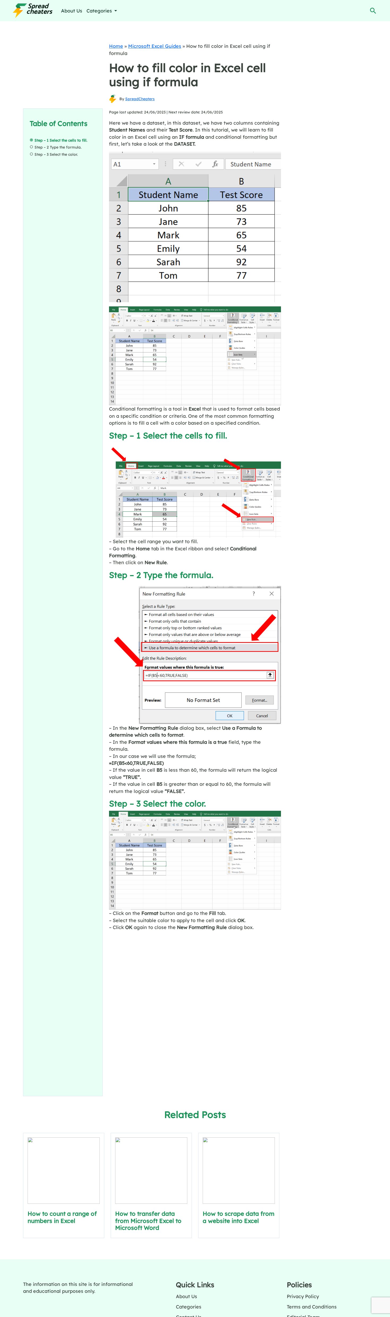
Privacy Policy (303, 1296)
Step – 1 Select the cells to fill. (60, 140)
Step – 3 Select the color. (56, 154)
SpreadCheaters (140, 98)
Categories (188, 1307)
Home (116, 46)
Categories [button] (99, 11)
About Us (71, 11)
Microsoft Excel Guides (154, 46)
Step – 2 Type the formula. (57, 147)
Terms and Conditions (312, 1307)
